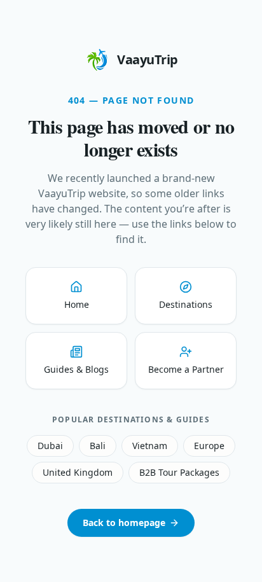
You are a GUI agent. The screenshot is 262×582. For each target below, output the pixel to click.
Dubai (50, 446)
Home (76, 304)
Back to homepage (124, 522)
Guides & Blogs (76, 369)
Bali (98, 446)
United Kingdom (78, 472)
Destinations (185, 304)
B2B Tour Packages (179, 472)
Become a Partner (186, 369)
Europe (209, 446)
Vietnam (149, 446)
